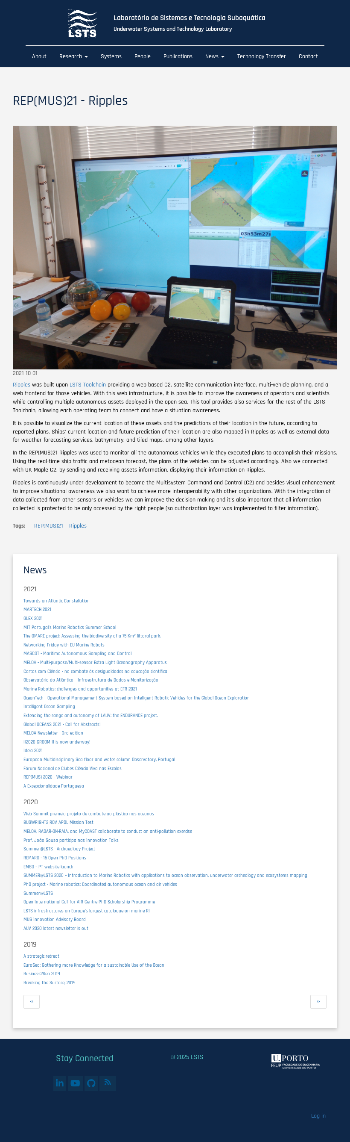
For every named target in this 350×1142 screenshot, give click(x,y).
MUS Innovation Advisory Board (54, 920)
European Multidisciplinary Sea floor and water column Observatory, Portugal (99, 760)
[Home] (89, 23)
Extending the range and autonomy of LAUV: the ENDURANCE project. (90, 716)
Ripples (21, 385)
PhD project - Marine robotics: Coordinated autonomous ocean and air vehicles (100, 885)
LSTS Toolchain (88, 385)
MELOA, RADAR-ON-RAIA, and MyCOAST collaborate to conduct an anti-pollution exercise (107, 832)
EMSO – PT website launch (48, 867)
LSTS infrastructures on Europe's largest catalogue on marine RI (86, 911)
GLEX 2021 (33, 619)
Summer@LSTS (38, 894)
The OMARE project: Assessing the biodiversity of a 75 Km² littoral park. (92, 636)
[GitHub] (91, 1083)
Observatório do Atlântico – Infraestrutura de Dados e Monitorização (90, 680)
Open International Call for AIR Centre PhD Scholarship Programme (89, 902)
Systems (111, 56)
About (39, 56)
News (212, 56)
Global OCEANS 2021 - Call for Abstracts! (62, 725)
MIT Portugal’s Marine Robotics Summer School (69, 628)
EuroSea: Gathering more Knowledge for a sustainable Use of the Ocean (93, 965)
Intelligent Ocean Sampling (49, 707)
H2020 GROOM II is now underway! (56, 742)
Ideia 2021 (33, 751)
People (142, 56)
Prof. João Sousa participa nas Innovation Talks (71, 841)
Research (71, 56)
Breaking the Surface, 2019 (49, 983)
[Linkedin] (59, 1083)
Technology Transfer (261, 56)
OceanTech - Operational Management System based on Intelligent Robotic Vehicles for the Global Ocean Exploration (136, 698)
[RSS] (107, 1082)
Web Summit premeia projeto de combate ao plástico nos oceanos (88, 814)
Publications (177, 56)
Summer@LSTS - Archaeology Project (59, 849)
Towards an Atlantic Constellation (56, 601)
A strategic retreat (41, 956)
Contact (308, 56)
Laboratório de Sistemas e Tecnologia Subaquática (189, 18)
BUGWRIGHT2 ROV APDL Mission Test (58, 823)
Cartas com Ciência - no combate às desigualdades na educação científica (95, 672)
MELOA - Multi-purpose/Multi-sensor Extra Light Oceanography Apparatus (95, 663)
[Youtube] (75, 1083)
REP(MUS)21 (48, 526)
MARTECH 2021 (37, 610)
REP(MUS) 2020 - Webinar (48, 777)
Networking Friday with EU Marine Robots (64, 645)
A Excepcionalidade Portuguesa (53, 786)
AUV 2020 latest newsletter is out (55, 929)
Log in (318, 1116)
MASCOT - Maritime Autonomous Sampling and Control (77, 654)
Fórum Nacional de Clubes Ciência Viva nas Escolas (72, 769)
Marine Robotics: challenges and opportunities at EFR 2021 (80, 689)
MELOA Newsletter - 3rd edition (53, 733)
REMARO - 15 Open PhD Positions (54, 858)
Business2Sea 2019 (41, 974)
